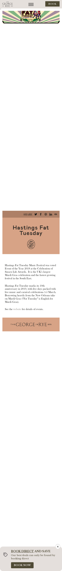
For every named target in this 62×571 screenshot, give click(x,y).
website (17, 309)
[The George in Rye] (7, 4)
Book (52, 4)
